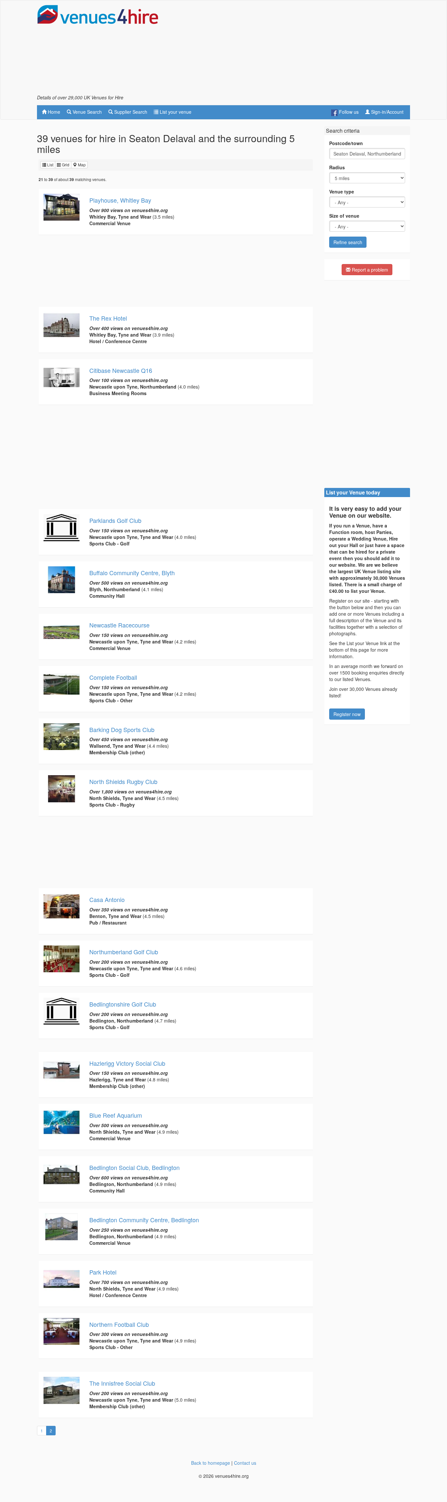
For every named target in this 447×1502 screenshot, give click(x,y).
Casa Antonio (107, 899)
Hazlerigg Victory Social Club (127, 1063)
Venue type (341, 191)
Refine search (347, 242)
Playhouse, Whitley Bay (120, 200)
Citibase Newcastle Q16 (120, 370)
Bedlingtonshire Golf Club (122, 1004)
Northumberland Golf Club (123, 951)
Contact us (245, 1463)
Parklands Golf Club (115, 520)
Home (53, 111)
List (49, 164)
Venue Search (86, 111)
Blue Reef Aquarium (115, 1115)
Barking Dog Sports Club (121, 729)
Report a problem (369, 269)
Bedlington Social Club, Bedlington (134, 1167)
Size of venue (344, 215)
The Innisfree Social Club (122, 1383)
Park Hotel (102, 1272)
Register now (347, 714)
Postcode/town (346, 143)
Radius (337, 167)
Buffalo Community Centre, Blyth (132, 572)
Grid (65, 164)
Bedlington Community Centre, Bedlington (144, 1219)
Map (81, 164)
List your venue (174, 111)
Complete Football (113, 677)
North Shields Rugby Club (123, 781)
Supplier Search (130, 111)
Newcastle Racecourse (119, 625)
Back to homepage (210, 1463)
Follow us (348, 111)
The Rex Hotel (108, 318)
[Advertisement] (291, 49)
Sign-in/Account (386, 111)
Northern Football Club (119, 1324)
